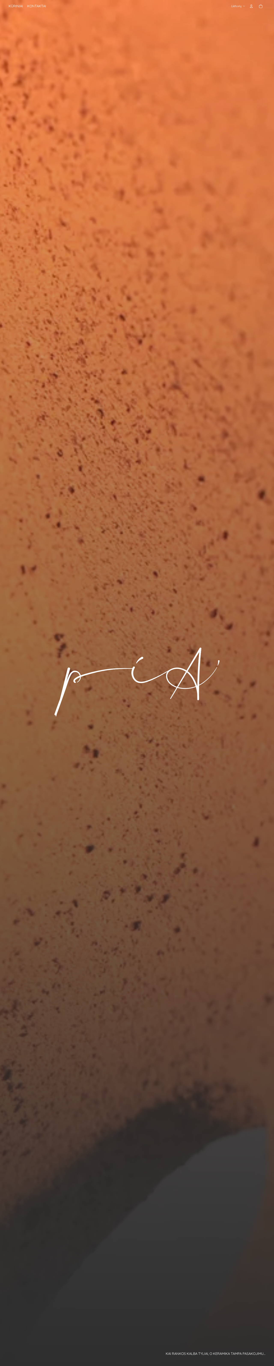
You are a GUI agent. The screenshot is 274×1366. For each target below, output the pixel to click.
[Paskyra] (251, 6)
